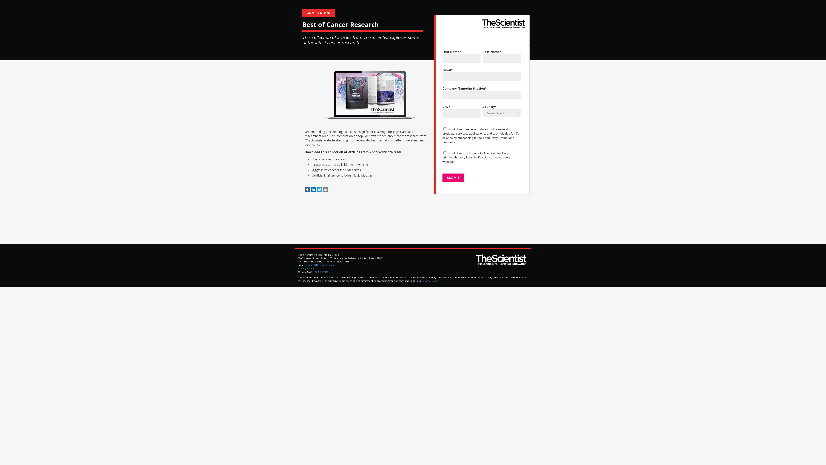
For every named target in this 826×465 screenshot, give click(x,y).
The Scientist (320, 271)
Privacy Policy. (430, 280)
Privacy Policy (306, 268)
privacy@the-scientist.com (320, 265)
